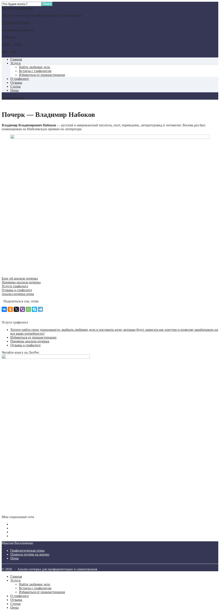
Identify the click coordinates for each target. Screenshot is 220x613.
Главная (16, 59)
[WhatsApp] (28, 309)
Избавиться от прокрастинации (42, 75)
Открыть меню (13, 97)
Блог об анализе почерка (20, 278)
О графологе (19, 78)
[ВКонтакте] (4, 309)
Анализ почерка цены (18, 294)
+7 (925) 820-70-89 (15, 23)
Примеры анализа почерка (21, 282)
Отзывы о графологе (17, 290)
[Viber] (22, 309)
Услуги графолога (15, 286)
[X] (16, 309)
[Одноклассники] (10, 309)
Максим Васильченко (17, 8)
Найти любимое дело (34, 67)
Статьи (15, 86)
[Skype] (34, 309)
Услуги (15, 63)
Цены (14, 90)
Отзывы (16, 82)
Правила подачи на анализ (29, 554)
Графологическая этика (27, 550)
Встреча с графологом (35, 71)
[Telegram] (40, 309)
